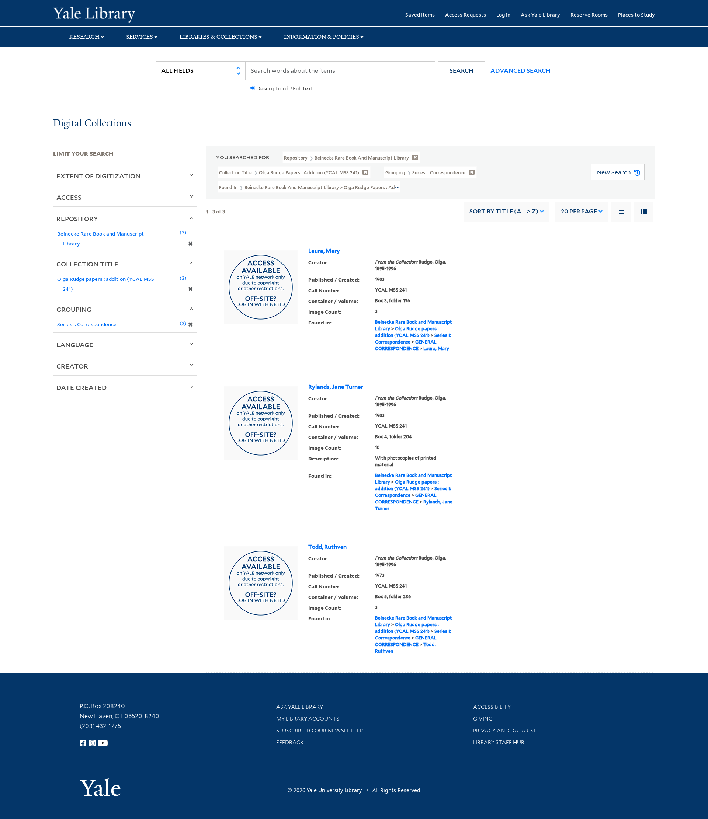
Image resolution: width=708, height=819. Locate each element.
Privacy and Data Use (505, 730)
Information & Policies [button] (321, 37)
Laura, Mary (324, 251)
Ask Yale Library (540, 14)
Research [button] (84, 37)
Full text (303, 88)
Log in (503, 14)
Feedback (290, 742)
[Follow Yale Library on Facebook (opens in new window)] (83, 743)
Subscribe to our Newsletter (319, 730)
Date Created (81, 387)
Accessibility (492, 707)
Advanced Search (520, 70)
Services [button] (139, 37)
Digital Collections (92, 123)
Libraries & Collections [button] (218, 37)
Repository (77, 218)
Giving (483, 719)
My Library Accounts (307, 719)
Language (74, 344)
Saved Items (420, 14)
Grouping (73, 309)
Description (271, 88)
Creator (72, 366)
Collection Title (87, 263)
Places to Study (636, 14)
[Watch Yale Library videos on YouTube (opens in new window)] (103, 743)
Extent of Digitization (98, 175)
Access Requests (465, 14)
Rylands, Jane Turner (335, 387)
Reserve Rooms (589, 14)
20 (579, 211)
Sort (503, 211)
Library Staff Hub (498, 742)
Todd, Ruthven (327, 547)
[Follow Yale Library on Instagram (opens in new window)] (92, 743)
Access (68, 197)
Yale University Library (98, 14)
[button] (461, 70)
